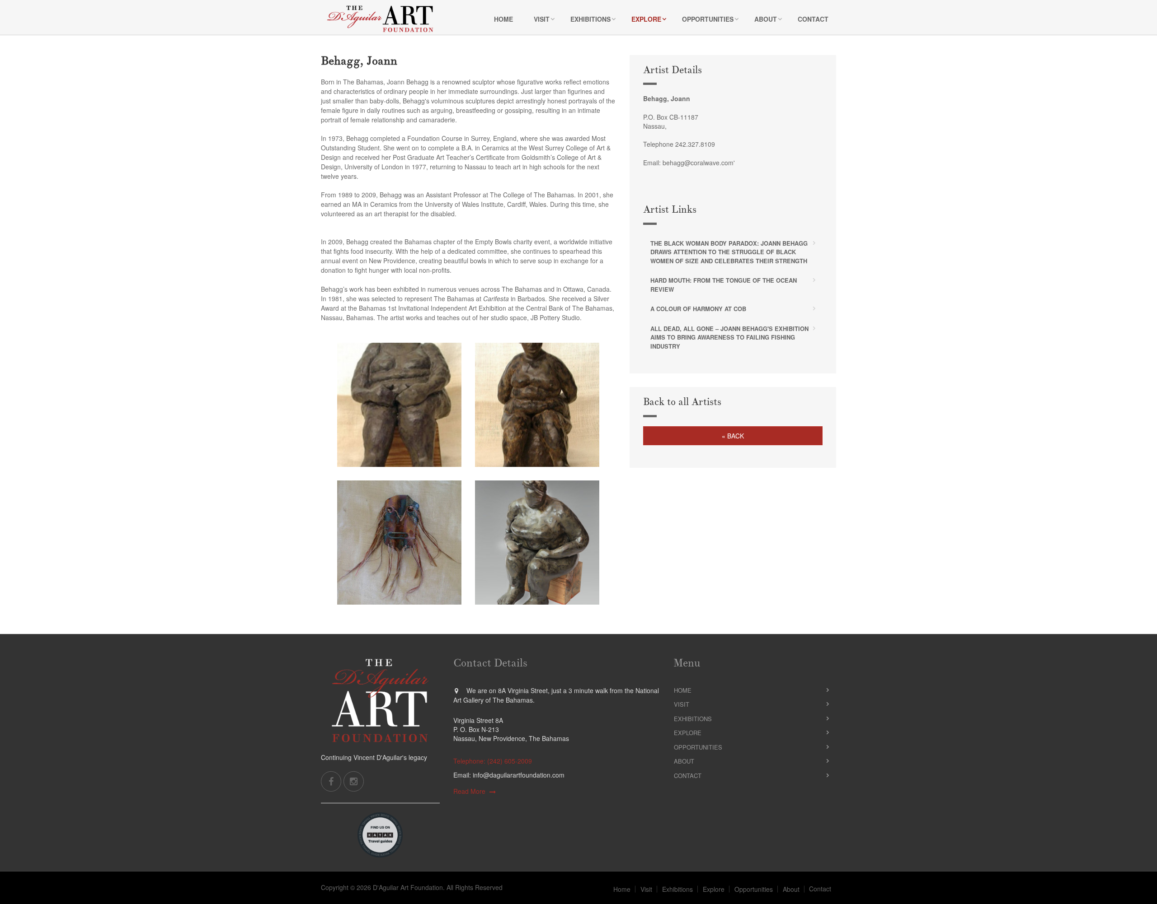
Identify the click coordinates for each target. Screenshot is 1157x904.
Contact (813, 18)
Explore (646, 18)
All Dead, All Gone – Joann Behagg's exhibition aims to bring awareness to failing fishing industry (729, 337)
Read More (469, 791)
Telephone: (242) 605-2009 (492, 760)
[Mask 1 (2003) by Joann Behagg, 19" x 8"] (399, 542)
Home (503, 18)
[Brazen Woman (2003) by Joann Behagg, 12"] (399, 405)
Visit (542, 18)
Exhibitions (590, 18)
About (765, 18)
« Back (733, 435)
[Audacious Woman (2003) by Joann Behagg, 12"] (537, 405)
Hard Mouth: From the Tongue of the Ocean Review (723, 285)
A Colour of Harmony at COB (698, 308)
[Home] (380, 18)
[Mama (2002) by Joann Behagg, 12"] (537, 542)
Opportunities (708, 18)
